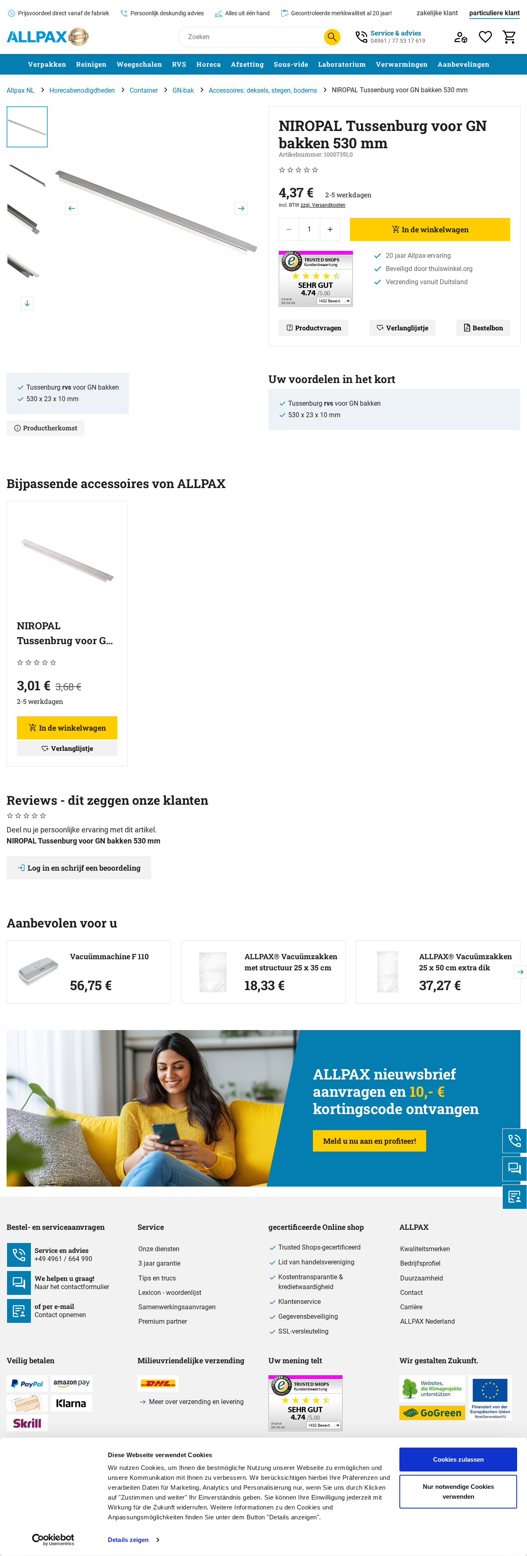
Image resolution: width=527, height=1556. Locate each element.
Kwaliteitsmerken (425, 1249)
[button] (156, 208)
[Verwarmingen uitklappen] (433, 64)
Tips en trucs (157, 1278)
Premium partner (162, 1321)
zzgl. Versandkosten (323, 205)
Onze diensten (159, 1249)
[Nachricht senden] (514, 1168)
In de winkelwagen (435, 229)
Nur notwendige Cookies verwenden (458, 1491)
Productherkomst (50, 427)
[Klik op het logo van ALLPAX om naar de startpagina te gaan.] (48, 37)
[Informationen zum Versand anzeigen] (305, 1429)
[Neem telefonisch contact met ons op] (514, 1140)
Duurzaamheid (421, 1278)
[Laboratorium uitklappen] (371, 64)
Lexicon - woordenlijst (169, 1293)
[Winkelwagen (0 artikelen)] (509, 36)
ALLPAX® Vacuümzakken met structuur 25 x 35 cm (291, 961)
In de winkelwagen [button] (72, 728)
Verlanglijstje (407, 327)
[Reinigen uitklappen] (112, 64)
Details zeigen (128, 1539)
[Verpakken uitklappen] (71, 64)
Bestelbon (488, 327)
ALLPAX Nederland (427, 1321)
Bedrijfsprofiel (420, 1263)
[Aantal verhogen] (330, 229)
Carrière (411, 1307)
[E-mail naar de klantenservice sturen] (514, 1197)
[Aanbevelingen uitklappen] (494, 64)
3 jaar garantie (159, 1263)
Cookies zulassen (458, 1459)
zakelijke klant (437, 13)
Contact (411, 1293)
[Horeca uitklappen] (226, 64)
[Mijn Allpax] (460, 36)
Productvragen (318, 327)
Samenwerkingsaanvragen (177, 1307)
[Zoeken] (332, 37)
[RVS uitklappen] (191, 64)
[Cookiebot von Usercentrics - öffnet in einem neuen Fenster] (53, 1540)
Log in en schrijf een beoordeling (84, 868)
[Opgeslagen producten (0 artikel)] (485, 36)
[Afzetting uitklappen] (269, 64)
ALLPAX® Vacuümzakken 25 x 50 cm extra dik (465, 961)
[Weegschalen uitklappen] (167, 64)
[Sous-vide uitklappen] (313, 64)
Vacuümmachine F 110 (109, 956)
